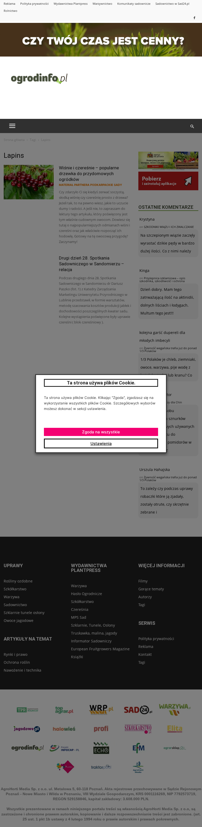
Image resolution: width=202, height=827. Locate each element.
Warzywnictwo (102, 4)
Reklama (9, 4)
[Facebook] (194, 17)
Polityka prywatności (34, 4)
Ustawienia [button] (101, 443)
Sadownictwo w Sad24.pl (172, 4)
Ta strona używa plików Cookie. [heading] (101, 382)
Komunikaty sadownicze (133, 4)
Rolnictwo (10, 11)
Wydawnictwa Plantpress (71, 4)
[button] (192, 126)
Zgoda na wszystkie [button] (101, 431)
